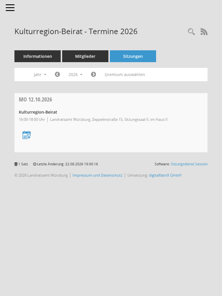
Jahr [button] (38, 74)
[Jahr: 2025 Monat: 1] (57, 74)
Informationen (37, 56)
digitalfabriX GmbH (165, 175)
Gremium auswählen (125, 74)
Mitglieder (85, 56)
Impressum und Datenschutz (98, 175)
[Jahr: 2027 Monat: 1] (93, 74)
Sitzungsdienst (189, 164)
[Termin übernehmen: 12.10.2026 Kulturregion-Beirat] (26, 135)
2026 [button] (74, 74)
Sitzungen (133, 56)
